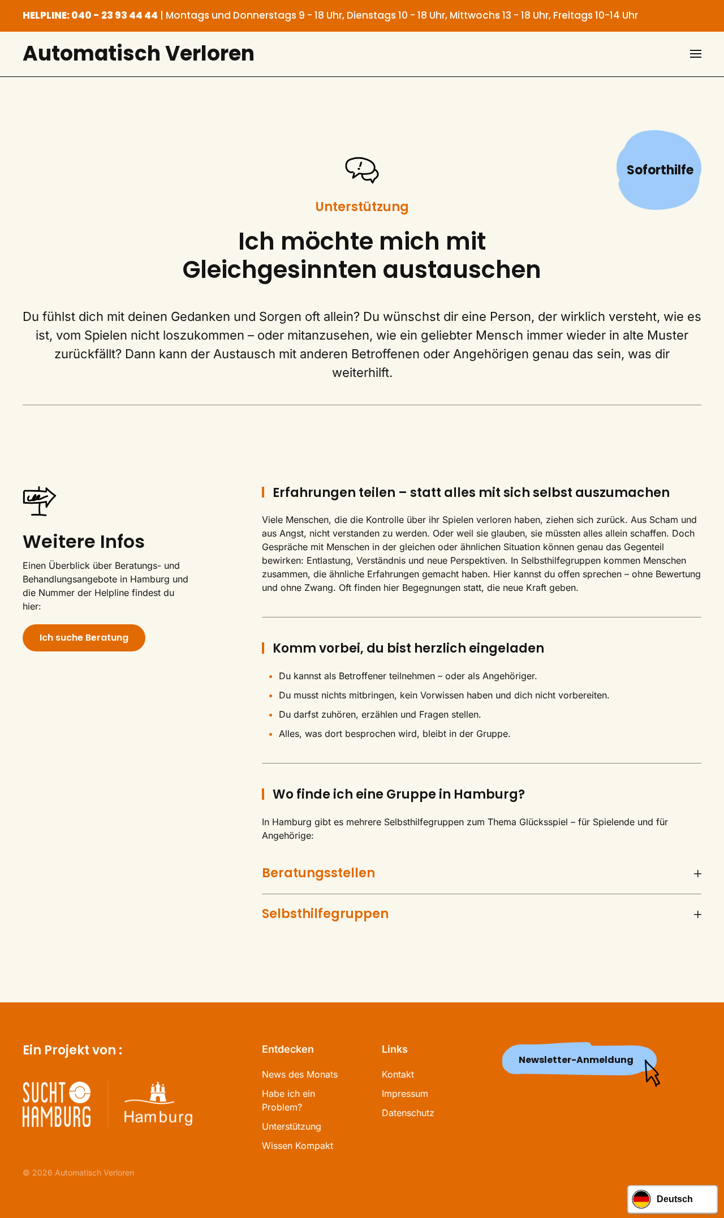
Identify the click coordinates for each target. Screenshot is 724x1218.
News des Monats (300, 1074)
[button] (695, 53)
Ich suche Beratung (84, 637)
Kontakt (398, 1074)
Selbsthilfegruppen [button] (325, 914)
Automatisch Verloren (139, 53)
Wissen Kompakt (297, 1145)
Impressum (405, 1093)
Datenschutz (408, 1112)
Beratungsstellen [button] (318, 873)
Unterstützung (291, 1126)
